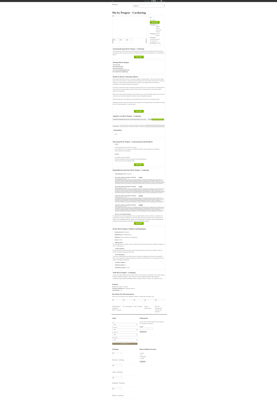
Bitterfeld (125, 275)
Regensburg (125, 278)
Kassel (139, 276)
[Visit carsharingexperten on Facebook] (151, 1)
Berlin (121, 275)
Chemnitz (137, 275)
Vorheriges (114, 26)
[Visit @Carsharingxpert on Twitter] (153, 1)
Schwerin (144, 278)
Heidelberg (115, 276)
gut (141, 354)
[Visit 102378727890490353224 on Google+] (157, 1)
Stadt (113, 322)
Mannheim (149, 276)
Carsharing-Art (115, 332)
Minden (153, 276)
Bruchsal (133, 275)
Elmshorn (145, 275)
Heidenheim (120, 276)
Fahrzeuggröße (115, 337)
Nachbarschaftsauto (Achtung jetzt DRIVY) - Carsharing (116, 308)
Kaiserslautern (135, 276)
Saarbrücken (139, 278)
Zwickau (160, 278)
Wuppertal (156, 278)
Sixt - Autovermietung (127, 306)
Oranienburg (115, 278)
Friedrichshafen (150, 275)
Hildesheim (125, 276)
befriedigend (143, 356)
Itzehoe (130, 276)
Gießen (158, 275)
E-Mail (141, 326)
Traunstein (149, 278)
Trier (153, 278)
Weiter (143, 26)
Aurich (117, 275)
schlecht (142, 358)
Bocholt (128, 275)
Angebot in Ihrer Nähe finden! (157, 119)
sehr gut (142, 353)
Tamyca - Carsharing (138, 306)
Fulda (155, 275)
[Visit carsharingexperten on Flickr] (163, 1)
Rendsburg (130, 278)
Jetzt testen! (155, 22)
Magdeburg (144, 276)
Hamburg (162, 275)
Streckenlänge (114, 327)
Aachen (114, 275)
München (157, 276)
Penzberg (120, 278)
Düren (141, 275)
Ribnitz (134, 278)
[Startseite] (115, 4)
